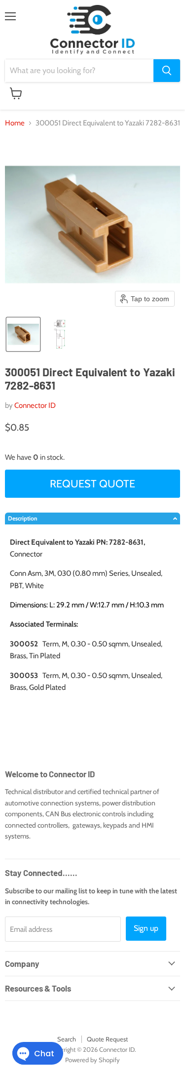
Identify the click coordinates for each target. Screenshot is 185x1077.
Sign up (146, 928)
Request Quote (92, 483)
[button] (23, 334)
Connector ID (35, 405)
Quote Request (107, 1039)
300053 (24, 675)
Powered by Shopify (92, 1060)
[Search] (166, 70)
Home (15, 123)
